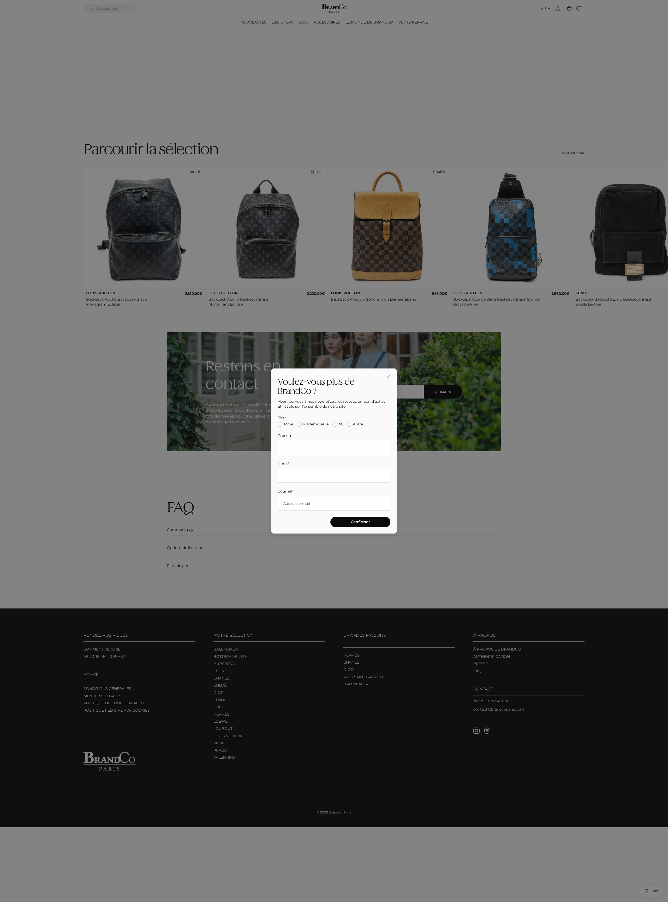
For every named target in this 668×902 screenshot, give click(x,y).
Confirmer (360, 521)
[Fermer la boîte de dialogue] (389, 376)
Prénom (286, 435)
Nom (283, 463)
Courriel (286, 491)
